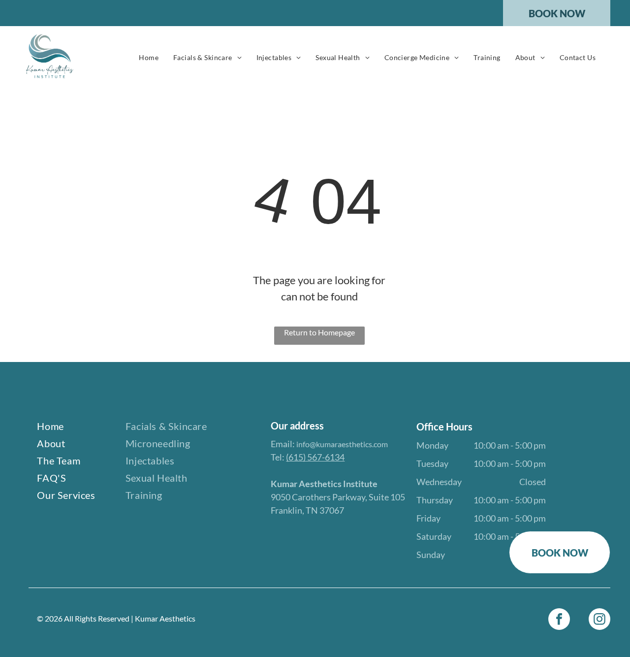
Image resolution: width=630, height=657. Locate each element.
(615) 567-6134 (315, 457)
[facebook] (559, 620)
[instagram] (599, 620)
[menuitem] (148, 57)
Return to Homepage (319, 332)
